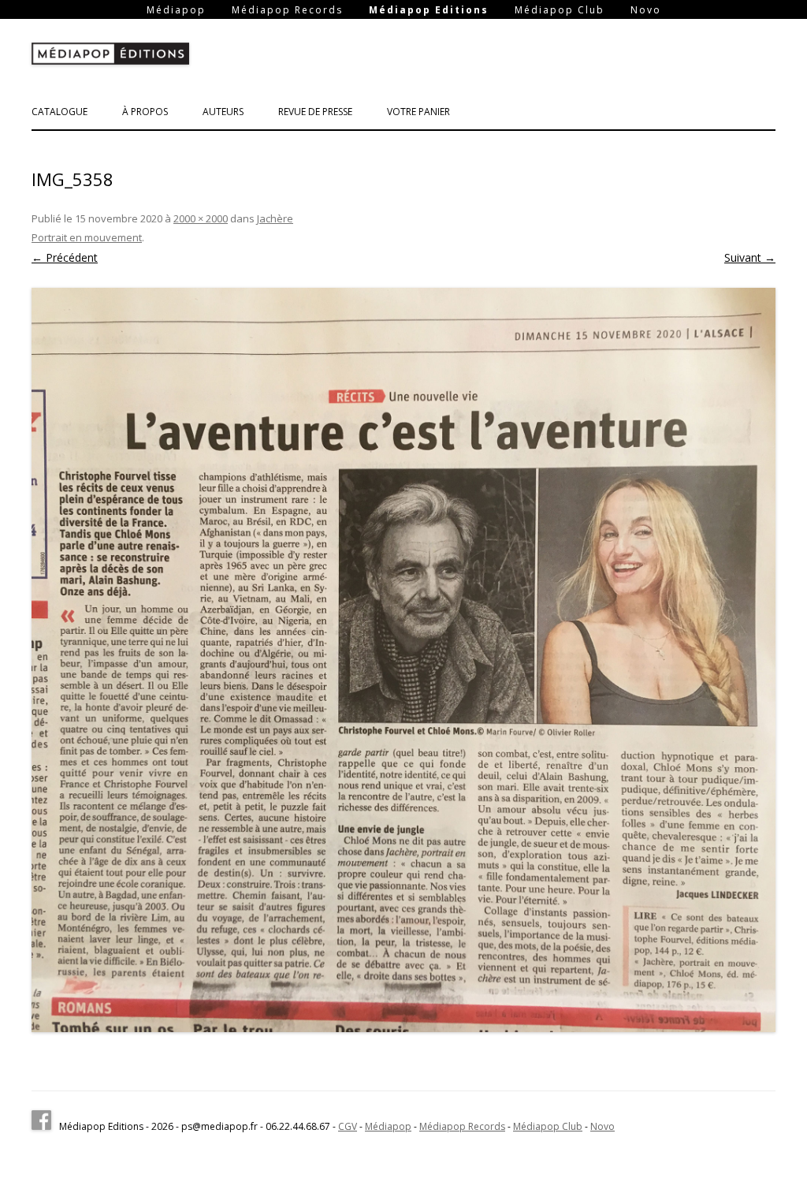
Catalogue (59, 111)
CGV (347, 1126)
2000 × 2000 (200, 218)
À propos (145, 111)
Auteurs (223, 111)
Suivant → (749, 257)
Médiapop (176, 10)
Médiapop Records (287, 10)
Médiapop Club (559, 10)
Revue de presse (315, 111)
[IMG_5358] (403, 660)
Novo (645, 10)
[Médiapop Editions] (110, 57)
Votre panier (418, 111)
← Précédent (65, 257)
